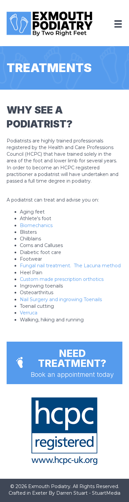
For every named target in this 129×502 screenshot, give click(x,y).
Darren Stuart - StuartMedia (88, 493)
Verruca (28, 313)
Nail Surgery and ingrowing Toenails (61, 299)
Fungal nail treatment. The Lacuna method (70, 266)
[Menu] (118, 24)
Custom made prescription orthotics (62, 279)
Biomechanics (36, 225)
